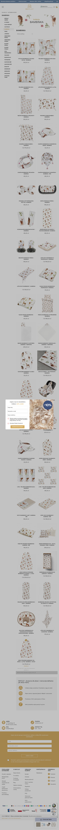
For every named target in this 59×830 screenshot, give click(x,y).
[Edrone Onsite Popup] (29, 415)
